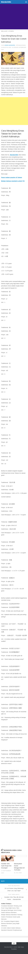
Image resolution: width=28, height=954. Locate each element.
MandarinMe (6, 2)
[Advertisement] (14, 15)
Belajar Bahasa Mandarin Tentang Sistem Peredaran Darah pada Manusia (11, 917)
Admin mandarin (10, 45)
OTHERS (11, 31)
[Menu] (26, 2)
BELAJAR (4, 31)
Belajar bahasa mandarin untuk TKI (13, 181)
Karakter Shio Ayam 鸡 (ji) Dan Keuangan (6, 866)
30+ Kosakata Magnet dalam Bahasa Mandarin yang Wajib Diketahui (10, 923)
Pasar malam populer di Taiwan (11, 177)
